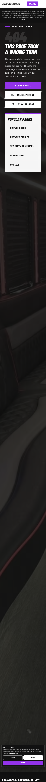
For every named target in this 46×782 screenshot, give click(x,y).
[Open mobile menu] (42, 4)
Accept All (23, 763)
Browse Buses (18, 127)
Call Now (32, 4)
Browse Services (19, 137)
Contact (14, 164)
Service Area (17, 155)
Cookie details (13, 753)
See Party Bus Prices (22, 146)
